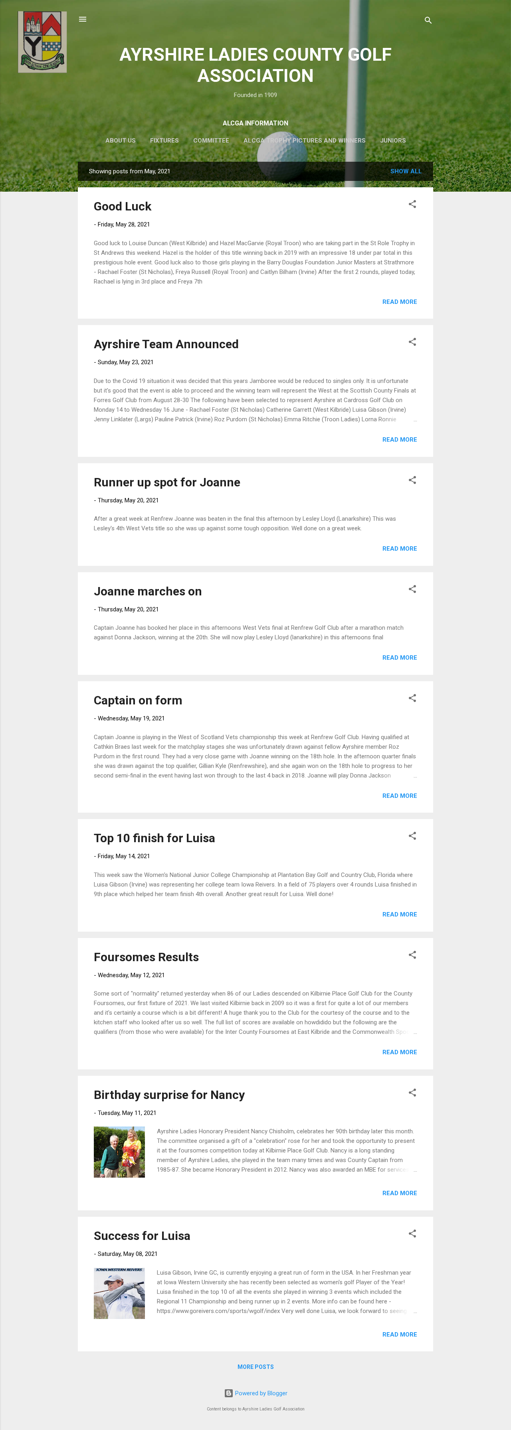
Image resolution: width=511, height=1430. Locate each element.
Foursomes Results (146, 957)
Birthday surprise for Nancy (169, 1095)
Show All (406, 171)
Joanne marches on (148, 591)
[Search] (428, 22)
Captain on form (138, 700)
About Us (120, 140)
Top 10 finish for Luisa (154, 838)
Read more (399, 301)
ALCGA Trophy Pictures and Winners (305, 140)
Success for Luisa (142, 1236)
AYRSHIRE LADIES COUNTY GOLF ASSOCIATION (255, 65)
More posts (256, 1367)
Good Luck (122, 206)
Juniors (393, 140)
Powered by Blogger (260, 1393)
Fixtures (164, 140)
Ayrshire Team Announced (166, 344)
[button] (412, 205)
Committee (211, 140)
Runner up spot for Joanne (167, 482)
